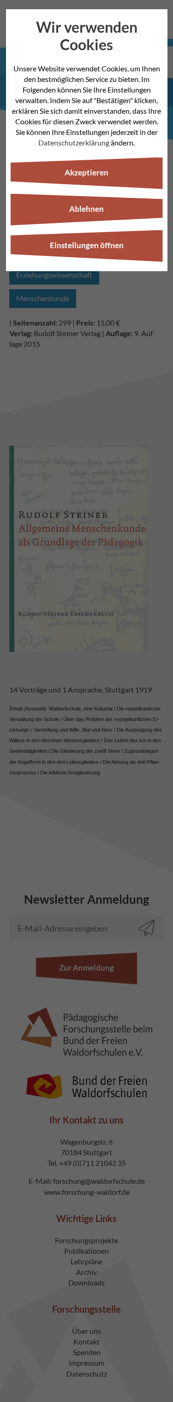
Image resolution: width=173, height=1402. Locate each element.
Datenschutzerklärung (73, 142)
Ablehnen (86, 209)
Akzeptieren (86, 172)
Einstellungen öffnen (87, 245)
